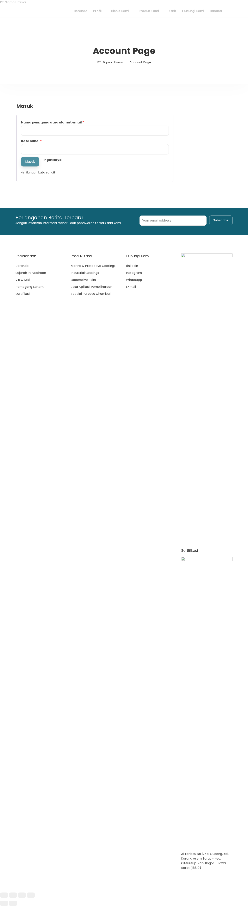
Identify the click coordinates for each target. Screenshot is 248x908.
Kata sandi (31, 141)
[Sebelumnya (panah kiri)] (4, 903)
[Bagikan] (13, 895)
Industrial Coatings (85, 273)
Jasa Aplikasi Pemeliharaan (91, 287)
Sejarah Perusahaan (31, 273)
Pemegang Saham (30, 287)
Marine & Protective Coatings (93, 266)
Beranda (22, 266)
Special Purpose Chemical (90, 293)
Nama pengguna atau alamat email (52, 122)
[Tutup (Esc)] (4, 895)
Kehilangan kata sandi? (38, 172)
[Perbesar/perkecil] (31, 895)
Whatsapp (134, 280)
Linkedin (132, 266)
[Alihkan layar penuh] (22, 895)
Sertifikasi (23, 293)
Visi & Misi (23, 280)
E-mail (131, 287)
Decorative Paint (83, 280)
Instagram (134, 273)
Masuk (30, 161)
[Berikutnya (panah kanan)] (13, 903)
